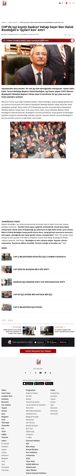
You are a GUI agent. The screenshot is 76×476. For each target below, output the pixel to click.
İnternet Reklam (33, 441)
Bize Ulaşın (30, 446)
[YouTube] (40, 373)
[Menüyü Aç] (73, 3)
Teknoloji (5, 422)
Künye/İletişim (32, 449)
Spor (3, 414)
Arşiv (28, 458)
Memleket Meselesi (33, 411)
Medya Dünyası (32, 425)
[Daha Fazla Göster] (73, 35)
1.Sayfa (29, 437)
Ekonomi (5, 402)
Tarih (3, 431)
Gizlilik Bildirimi (32, 464)
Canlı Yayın (5, 393)
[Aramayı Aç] (70, 3)
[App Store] (39, 342)
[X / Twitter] (30, 373)
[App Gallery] (63, 342)
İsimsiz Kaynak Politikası (36, 473)
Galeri (3, 441)
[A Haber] (3, 3)
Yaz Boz (29, 396)
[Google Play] (52, 342)
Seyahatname (31, 414)
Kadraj (28, 399)
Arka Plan (29, 408)
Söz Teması (30, 422)
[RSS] (50, 373)
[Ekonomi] (53, 3)
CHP (20, 102)
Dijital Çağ (30, 431)
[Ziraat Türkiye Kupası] (67, 3)
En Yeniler (5, 443)
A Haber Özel (6, 396)
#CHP (4, 320)
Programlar (30, 390)
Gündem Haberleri (13, 22)
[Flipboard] (45, 373)
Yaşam (4, 408)
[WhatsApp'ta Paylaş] (69, 35)
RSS (27, 443)
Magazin (5, 417)
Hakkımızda (31, 467)
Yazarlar (4, 437)
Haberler (3, 22)
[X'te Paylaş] (65, 35)
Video (3, 390)
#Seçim (10, 320)
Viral (3, 420)
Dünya (4, 411)
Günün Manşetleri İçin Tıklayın (38, 351)
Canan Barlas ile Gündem (36, 405)
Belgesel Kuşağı (32, 417)
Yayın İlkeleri (31, 470)
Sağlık (3, 434)
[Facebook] (25, 373)
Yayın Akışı (30, 461)
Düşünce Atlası (32, 393)
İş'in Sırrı (29, 428)
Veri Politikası (31, 452)
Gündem (5, 399)
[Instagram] (35, 373)
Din (2, 428)
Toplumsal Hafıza (32, 402)
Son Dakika (6, 405)
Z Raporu (29, 434)
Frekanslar (30, 455)
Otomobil (5, 425)
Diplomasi (30, 420)
